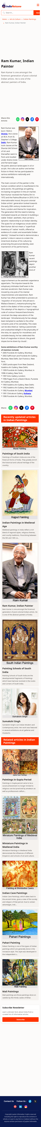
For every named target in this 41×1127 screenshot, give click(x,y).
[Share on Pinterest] (37, 119)
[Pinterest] (15, 1106)
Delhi (3, 142)
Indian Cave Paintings (14, 893)
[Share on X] (27, 119)
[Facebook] (30, 1101)
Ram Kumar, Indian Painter (17, 605)
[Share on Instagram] (22, 119)
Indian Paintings (29, 19)
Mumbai (28, 390)
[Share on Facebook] (32, 119)
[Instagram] (26, 1106)
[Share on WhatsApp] (17, 119)
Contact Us (9, 1101)
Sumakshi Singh (11, 721)
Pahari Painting (11, 942)
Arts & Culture (15, 19)
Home (4, 19)
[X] (35, 1101)
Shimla (4, 134)
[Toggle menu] (38, 5)
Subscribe (21, 1019)
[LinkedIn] (20, 1106)
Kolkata (27, 393)
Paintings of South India (16, 453)
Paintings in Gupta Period (16, 779)
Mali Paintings (10, 991)
